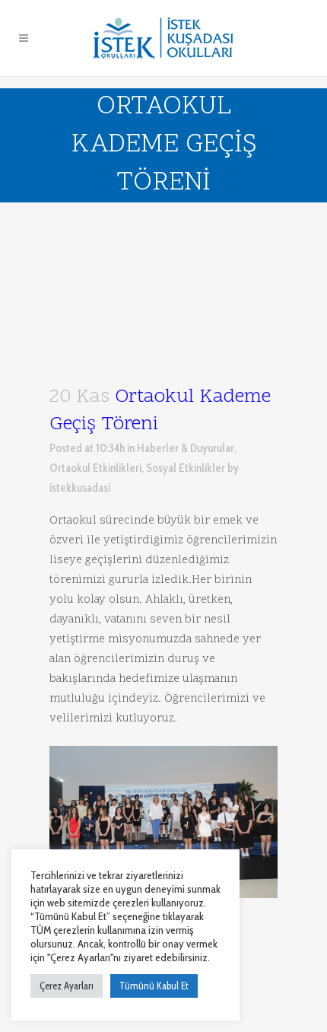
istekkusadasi (79, 488)
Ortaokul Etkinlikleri (95, 468)
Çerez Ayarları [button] (67, 985)
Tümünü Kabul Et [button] (154, 985)
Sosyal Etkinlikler (185, 468)
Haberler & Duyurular (185, 448)
